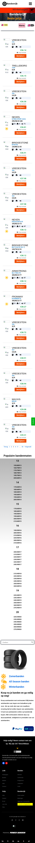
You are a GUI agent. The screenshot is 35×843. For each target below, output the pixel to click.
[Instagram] (6, 763)
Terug (6, 447)
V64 (13, 196)
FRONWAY (17, 296)
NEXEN (16, 117)
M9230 (14, 401)
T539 (13, 68)
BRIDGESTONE (20, 142)
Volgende (28, 447)
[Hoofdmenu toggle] (30, 4)
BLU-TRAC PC (16, 273)
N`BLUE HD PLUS (17, 221)
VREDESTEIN (19, 40)
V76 (13, 42)
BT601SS (15, 145)
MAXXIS (16, 399)
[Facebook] (3, 763)
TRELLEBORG (19, 65)
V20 (13, 427)
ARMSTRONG (19, 271)
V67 (13, 350)
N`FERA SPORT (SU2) (19, 119)
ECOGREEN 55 (16, 298)
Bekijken (20, 56)
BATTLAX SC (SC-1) (18, 247)
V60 (13, 93)
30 (22, 447)
